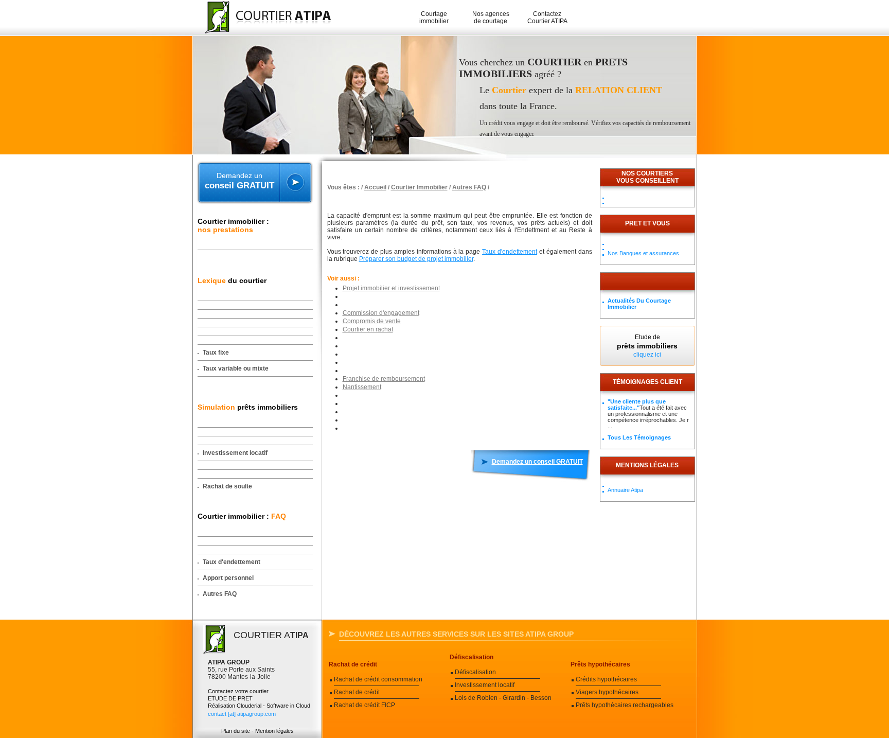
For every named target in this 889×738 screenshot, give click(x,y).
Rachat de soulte (227, 486)
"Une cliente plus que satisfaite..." (637, 404)
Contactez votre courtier (238, 691)
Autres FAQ (220, 594)
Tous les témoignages (639, 437)
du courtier (232, 280)
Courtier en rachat (368, 329)
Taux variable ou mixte (236, 368)
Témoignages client (647, 381)
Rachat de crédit (353, 664)
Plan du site (235, 731)
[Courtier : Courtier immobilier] (263, 18)
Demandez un (239, 180)
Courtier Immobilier (419, 187)
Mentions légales (647, 465)
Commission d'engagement (381, 313)
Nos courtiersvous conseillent (647, 177)
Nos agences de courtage (490, 17)
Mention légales (274, 731)
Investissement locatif (235, 452)
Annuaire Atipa (625, 490)
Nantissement (362, 387)
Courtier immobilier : (233, 225)
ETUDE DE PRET (230, 698)
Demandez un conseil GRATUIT (537, 461)
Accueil (375, 187)
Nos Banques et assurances (643, 253)
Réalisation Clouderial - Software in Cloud (259, 705)
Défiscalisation (471, 657)
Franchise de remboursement (384, 378)
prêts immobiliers (248, 407)
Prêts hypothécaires (600, 664)
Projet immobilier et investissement (391, 288)
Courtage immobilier (434, 17)
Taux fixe (216, 352)
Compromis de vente (372, 321)
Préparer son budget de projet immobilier (416, 258)
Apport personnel (228, 578)
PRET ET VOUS (647, 223)
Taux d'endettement (231, 562)
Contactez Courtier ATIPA (547, 17)
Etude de (647, 345)
